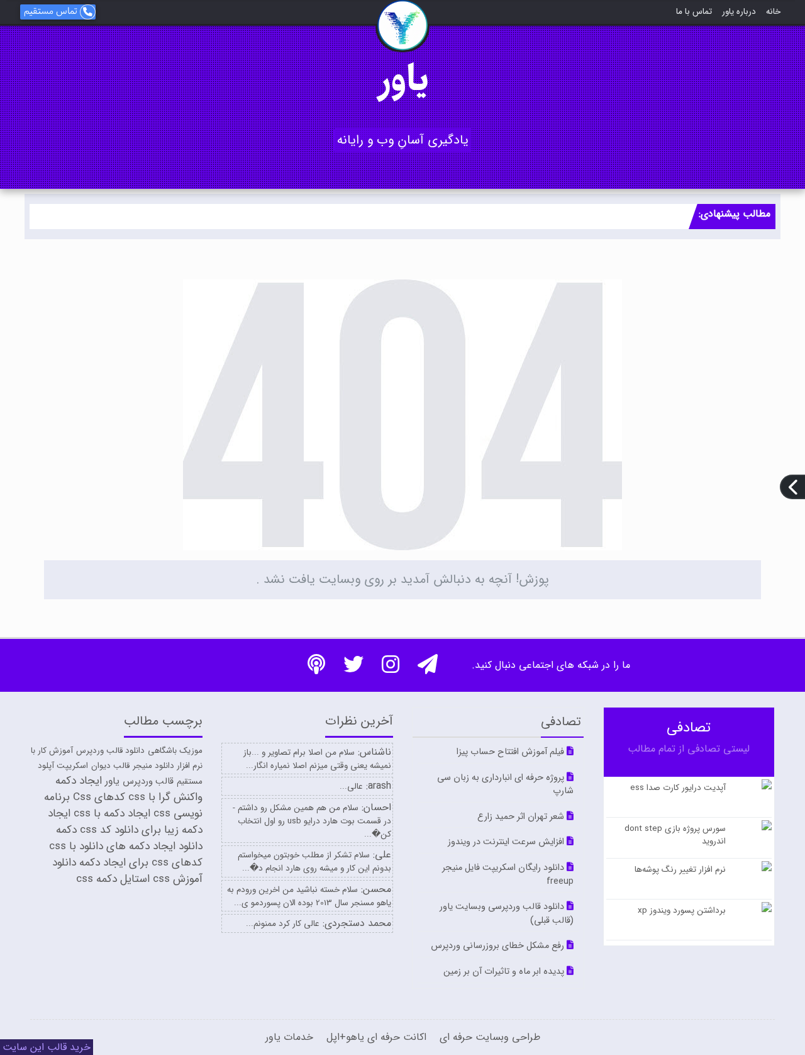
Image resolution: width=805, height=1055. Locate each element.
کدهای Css (99, 797)
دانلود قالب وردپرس (110, 750)
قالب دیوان (110, 765)
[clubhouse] (324, 669)
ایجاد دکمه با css (112, 813)
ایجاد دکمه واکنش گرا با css (129, 789)
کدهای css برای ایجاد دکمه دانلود (127, 862)
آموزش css (178, 879)
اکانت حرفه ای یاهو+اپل (374, 1037)
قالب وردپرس (148, 781)
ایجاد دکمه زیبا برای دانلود (125, 821)
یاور (402, 81)
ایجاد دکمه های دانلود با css (112, 846)
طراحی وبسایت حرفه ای (488, 1037)
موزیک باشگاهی (175, 750)
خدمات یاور (289, 1037)
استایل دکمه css (113, 879)
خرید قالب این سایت (47, 1047)
